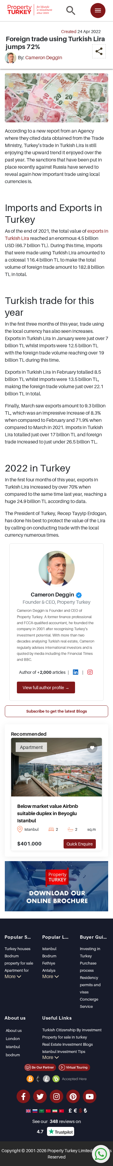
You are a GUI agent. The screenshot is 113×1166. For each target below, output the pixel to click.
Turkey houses (17, 948)
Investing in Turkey (90, 952)
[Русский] (35, 1110)
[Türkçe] (62, 1110)
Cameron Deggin (43, 57)
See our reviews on (56, 1121)
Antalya (48, 970)
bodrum (13, 1054)
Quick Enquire (80, 843)
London (13, 1038)
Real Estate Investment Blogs (67, 1044)
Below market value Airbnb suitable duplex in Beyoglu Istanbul (47, 813)
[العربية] (42, 1110)
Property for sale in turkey (64, 1037)
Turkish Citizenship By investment (72, 1029)
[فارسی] (55, 1110)
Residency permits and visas (90, 984)
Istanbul (49, 948)
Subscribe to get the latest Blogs (56, 711)
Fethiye (48, 963)
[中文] (49, 1110)
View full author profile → (46, 687)
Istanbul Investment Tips (63, 1051)
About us (14, 1030)
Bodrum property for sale (19, 959)
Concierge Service (89, 1003)
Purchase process (88, 967)
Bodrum (49, 955)
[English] (29, 1110)
